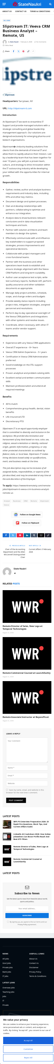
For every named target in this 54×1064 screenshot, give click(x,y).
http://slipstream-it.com (20, 108)
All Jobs (7, 20)
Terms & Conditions (40, 11)
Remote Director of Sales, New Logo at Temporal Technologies (22, 627)
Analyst (7, 501)
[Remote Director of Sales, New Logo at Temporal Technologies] (27, 606)
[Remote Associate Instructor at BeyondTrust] (27, 697)
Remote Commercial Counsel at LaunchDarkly (26, 673)
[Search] (50, 4)
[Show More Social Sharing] (33, 51)
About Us (7, 11)
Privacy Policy (23, 924)
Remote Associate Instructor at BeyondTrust (26, 717)
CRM (26, 501)
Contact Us (20, 11)
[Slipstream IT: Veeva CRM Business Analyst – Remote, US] (27, 73)
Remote (34, 501)
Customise (28, 1049)
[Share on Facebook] (13, 51)
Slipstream (44, 501)
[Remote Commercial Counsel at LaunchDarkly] (27, 653)
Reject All (28, 1057)
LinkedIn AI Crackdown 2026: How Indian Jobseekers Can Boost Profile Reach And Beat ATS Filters (32, 836)
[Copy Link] (28, 51)
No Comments (41, 42)
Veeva (6, 505)
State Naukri (14, 42)
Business (17, 501)
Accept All (28, 1040)
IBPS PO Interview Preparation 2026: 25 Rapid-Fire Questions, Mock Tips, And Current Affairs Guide (31, 824)
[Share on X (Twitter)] (18, 51)
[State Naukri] (27, 4)
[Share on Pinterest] (23, 51)
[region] (27, 1040)
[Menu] (4, 4)
